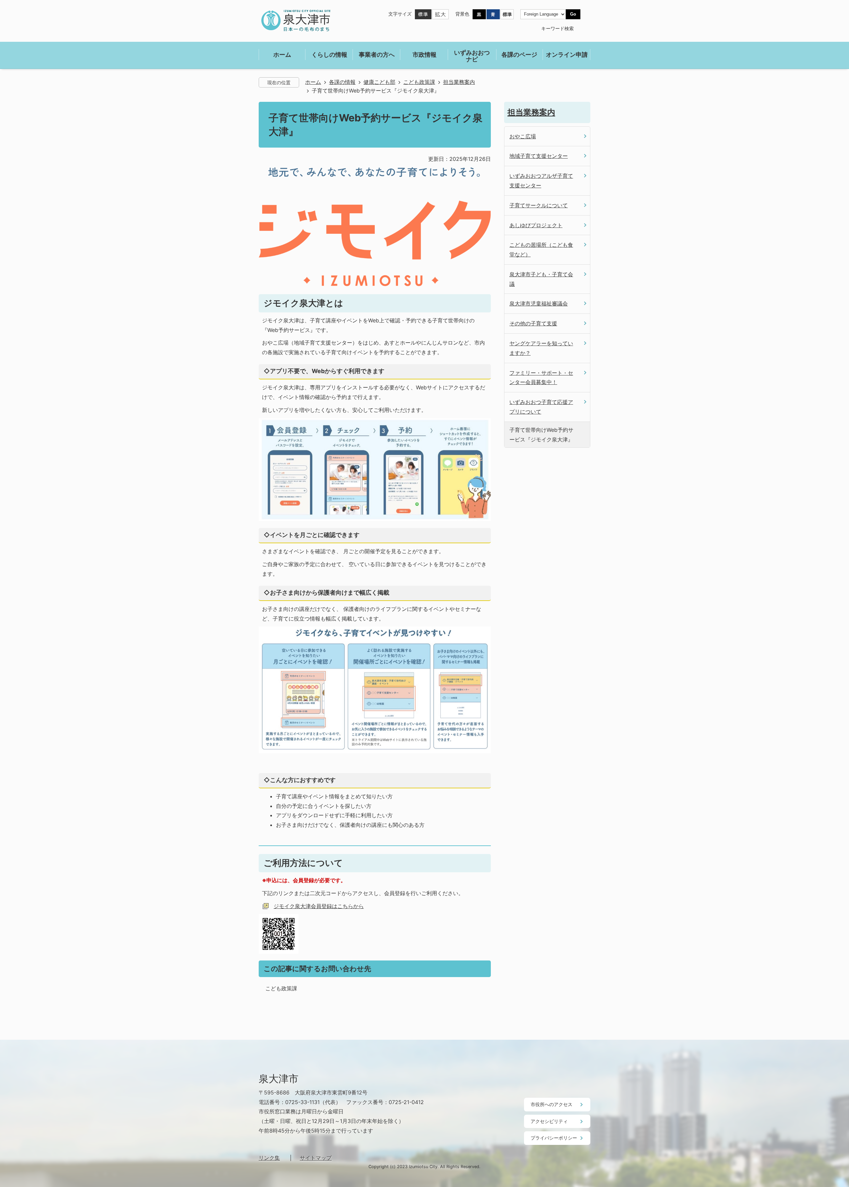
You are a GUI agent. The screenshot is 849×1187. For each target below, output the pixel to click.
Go (573, 14)
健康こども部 (379, 82)
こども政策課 (419, 82)
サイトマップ (316, 1157)
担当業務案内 (459, 82)
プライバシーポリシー (554, 1138)
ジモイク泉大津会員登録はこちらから (319, 906)
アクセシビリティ (549, 1121)
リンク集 (269, 1157)
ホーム (313, 82)
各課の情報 (342, 82)
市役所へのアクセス (551, 1104)
